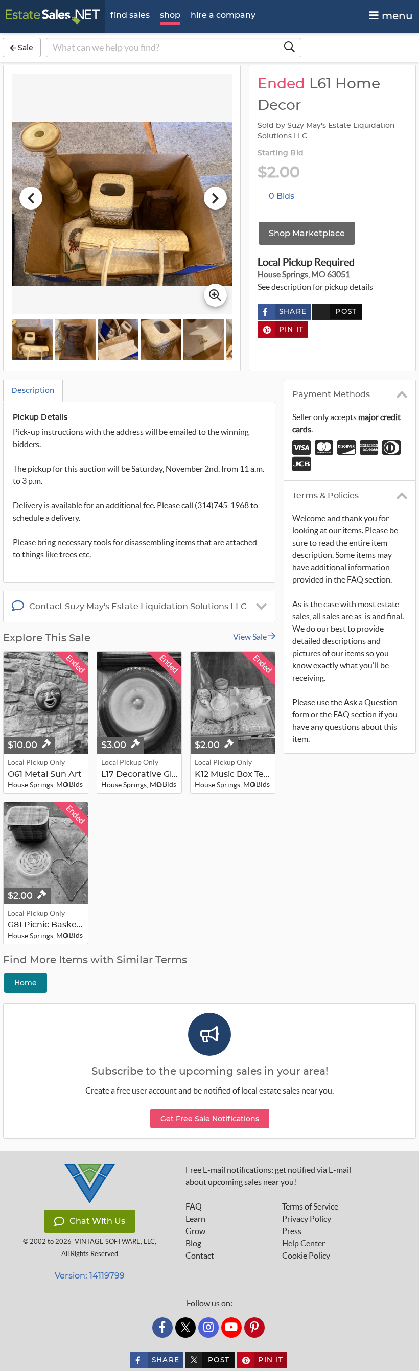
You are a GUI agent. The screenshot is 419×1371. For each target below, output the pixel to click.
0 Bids (281, 196)
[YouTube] (231, 1327)
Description (33, 390)
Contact (199, 1255)
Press (291, 1231)
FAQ (193, 1206)
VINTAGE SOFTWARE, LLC (115, 1241)
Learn (195, 1218)
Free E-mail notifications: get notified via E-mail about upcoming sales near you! (268, 1176)
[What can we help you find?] (289, 47)
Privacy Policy (306, 1218)
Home (25, 982)
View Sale (250, 636)
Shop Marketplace (307, 233)
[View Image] (32, 339)
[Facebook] (162, 1327)
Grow (195, 1231)
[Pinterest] (254, 1327)
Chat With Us (97, 1221)
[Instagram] (208, 1327)
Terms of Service (310, 1206)
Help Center (303, 1243)
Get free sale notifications (209, 1118)
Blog (193, 1243)
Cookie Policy (306, 1255)
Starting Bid (281, 153)
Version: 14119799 (90, 1276)
